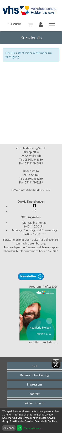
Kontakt (34, 394)
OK (19, 428)
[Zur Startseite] (31, 10)
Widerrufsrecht (34, 403)
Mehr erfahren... (33, 428)
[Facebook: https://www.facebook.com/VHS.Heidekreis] (34, 206)
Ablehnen (9, 428)
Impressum (34, 384)
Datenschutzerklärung (34, 375)
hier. (55, 251)
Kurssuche (15, 24)
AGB (34, 366)
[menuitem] (14, 23)
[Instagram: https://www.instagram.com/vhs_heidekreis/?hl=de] (34, 211)
